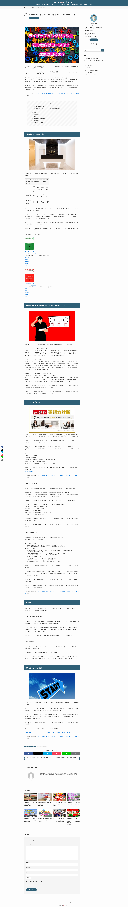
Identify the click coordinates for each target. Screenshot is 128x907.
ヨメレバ (33, 254)
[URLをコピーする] (75, 753)
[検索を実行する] (102, 50)
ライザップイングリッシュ (34, 17)
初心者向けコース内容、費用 (38, 106)
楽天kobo (27, 259)
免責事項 (56, 902)
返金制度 (33, 116)
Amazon (27, 261)
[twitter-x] (91, 44)
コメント (28, 844)
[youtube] (96, 44)
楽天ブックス (28, 257)
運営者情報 (71, 902)
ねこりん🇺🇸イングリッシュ (64, 2)
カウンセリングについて (37, 111)
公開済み (44, 746)
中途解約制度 (36, 120)
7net (26, 265)
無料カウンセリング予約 (37, 122)
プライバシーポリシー (63, 902)
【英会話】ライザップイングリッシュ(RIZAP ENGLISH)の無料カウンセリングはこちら (49, 732)
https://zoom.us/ (29, 471)
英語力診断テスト (37, 114)
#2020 (40, 746)
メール (28, 867)
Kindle (26, 263)
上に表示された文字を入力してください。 (35, 881)
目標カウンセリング (38, 112)
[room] (94, 44)
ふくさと (31, 780)
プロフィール (94, 40)
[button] (28, 753)
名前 (27, 862)
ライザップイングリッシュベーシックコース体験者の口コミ (45, 109)
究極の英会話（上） (30, 283)
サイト (27, 872)
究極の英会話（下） (30, 252)
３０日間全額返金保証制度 (39, 118)
